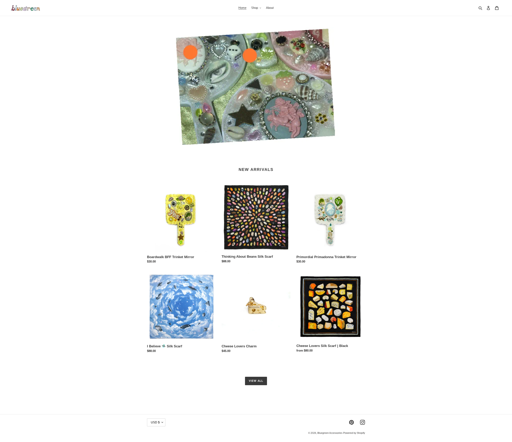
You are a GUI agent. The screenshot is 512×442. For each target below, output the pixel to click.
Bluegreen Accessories (329, 433)
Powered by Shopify (354, 433)
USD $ (155, 422)
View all (256, 380)
